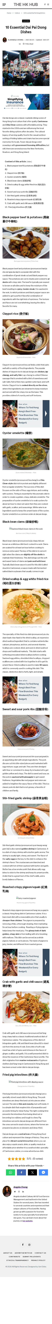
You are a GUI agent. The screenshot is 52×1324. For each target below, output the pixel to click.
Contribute (14, 1257)
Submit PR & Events (32, 1257)
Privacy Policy (38, 1260)
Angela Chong (16, 40)
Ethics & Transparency (18, 1260)
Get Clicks (42, 1267)
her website (28, 1221)
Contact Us (40, 1253)
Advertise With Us (23, 1253)
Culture (26, 21)
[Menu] (4, 4)
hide (29, 162)
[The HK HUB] (26, 4)
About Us (7, 1253)
